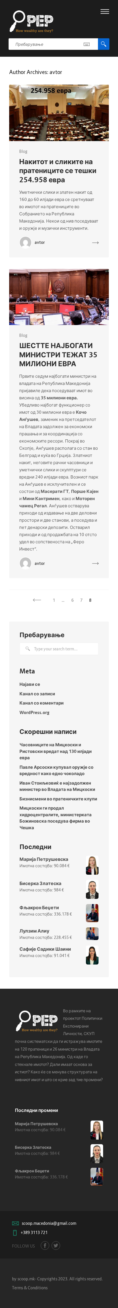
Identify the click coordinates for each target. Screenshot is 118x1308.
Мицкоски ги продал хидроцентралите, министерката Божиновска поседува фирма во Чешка (55, 817)
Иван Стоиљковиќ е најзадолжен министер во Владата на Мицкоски (57, 786)
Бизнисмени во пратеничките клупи (58, 798)
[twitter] (56, 1245)
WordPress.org (34, 712)
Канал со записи (37, 693)
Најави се (29, 684)
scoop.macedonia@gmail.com (49, 1223)
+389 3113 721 (34, 1232)
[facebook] (45, 1245)
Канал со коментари (41, 702)
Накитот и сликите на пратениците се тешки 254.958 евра (58, 170)
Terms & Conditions (30, 1287)
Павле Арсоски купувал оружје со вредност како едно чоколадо (56, 770)
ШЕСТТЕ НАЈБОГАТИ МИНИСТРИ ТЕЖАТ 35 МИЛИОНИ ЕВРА (58, 354)
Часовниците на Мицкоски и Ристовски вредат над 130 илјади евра (55, 751)
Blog (23, 151)
